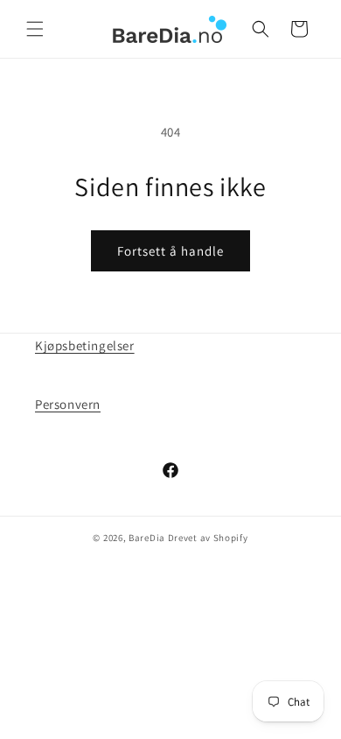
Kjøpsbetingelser (85, 345)
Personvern (68, 404)
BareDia (147, 537)
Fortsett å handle (170, 251)
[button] (35, 29)
